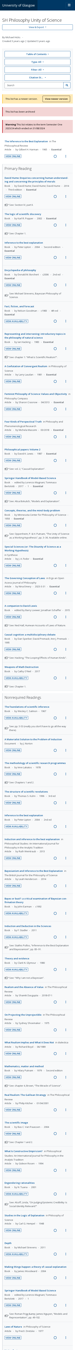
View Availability (16, 321)
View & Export (36, 27)
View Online (12, 156)
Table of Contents (36, 54)
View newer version (56, 98)
